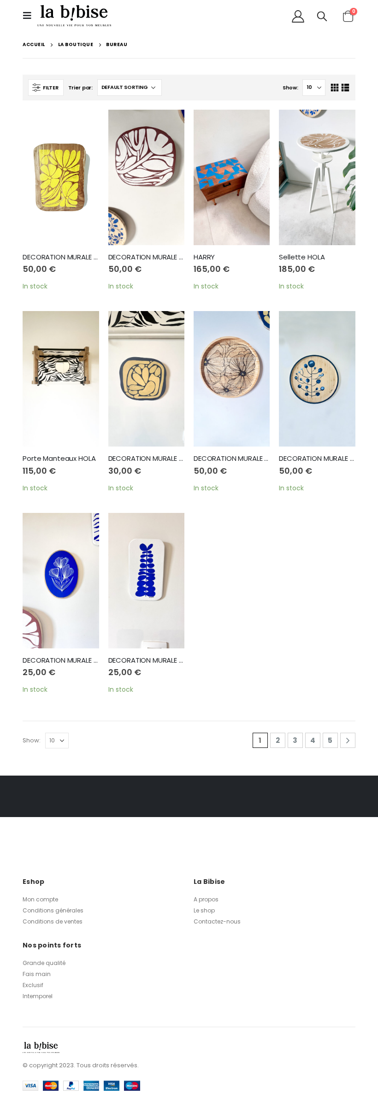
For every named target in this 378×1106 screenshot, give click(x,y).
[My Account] (297, 16)
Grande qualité (44, 963)
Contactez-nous (217, 921)
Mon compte (40, 899)
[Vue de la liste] (345, 87)
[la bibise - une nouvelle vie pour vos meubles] (74, 15)
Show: (290, 87)
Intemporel (38, 996)
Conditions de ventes (53, 921)
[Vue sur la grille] (334, 87)
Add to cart (84, 125)
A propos (206, 899)
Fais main (37, 974)
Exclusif (33, 985)
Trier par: (80, 87)
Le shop (204, 910)
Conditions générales (53, 910)
